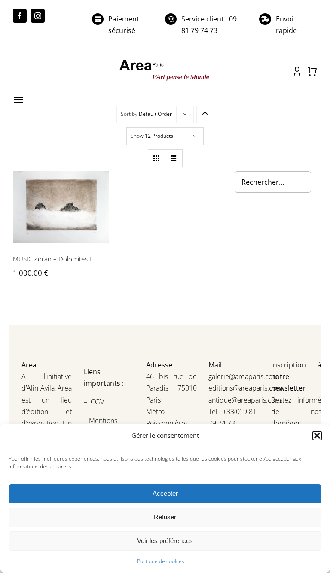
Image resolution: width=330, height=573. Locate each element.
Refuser (165, 517)
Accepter (165, 493)
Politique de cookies (160, 561)
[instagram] (38, 16)
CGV (98, 401)
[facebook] (20, 16)
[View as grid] (156, 158)
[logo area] (164, 61)
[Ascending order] (205, 114)
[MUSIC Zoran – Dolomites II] (61, 207)
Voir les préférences (165, 540)
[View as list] (173, 158)
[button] (317, 435)
